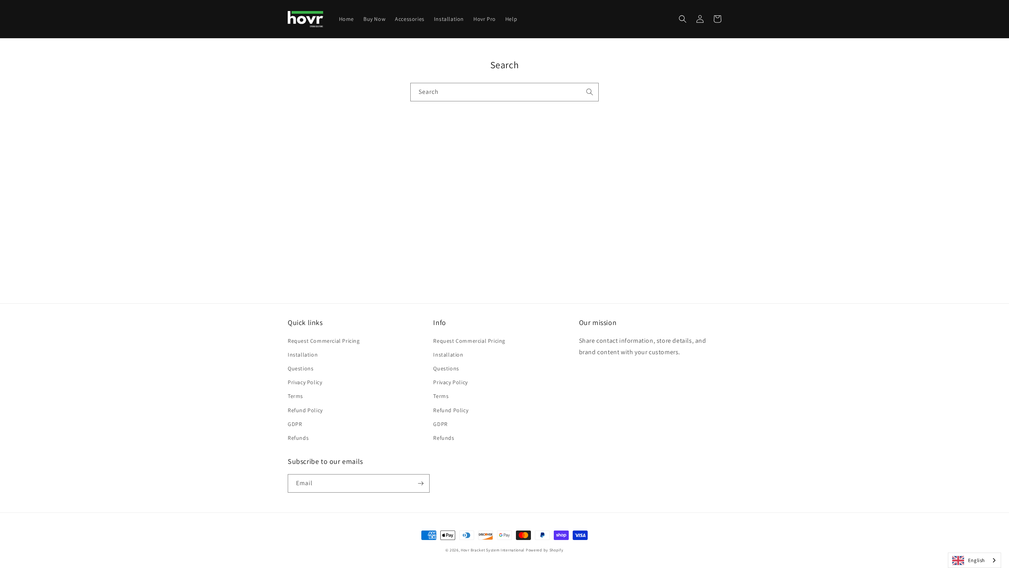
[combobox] (504, 92)
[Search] (589, 92)
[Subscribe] (420, 483)
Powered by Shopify (545, 550)
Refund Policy (305, 410)
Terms (295, 396)
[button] (682, 19)
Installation (303, 354)
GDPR (295, 424)
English (976, 560)
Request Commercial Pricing (324, 340)
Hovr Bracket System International (493, 550)
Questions (300, 368)
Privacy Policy (305, 382)
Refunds (298, 437)
